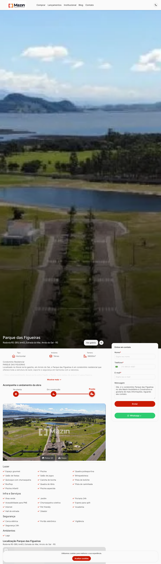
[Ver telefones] (155, 5)
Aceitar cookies (82, 558)
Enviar (135, 404)
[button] (54, 432)
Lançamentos (55, 5)
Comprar (41, 5)
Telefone (119, 362)
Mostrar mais (53, 379)
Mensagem (120, 383)
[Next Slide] (102, 433)
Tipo (18, 353)
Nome (118, 352)
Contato (89, 5)
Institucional (70, 5)
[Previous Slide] (6, 433)
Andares (54, 353)
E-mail (118, 373)
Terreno (90, 353)
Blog (81, 5)
